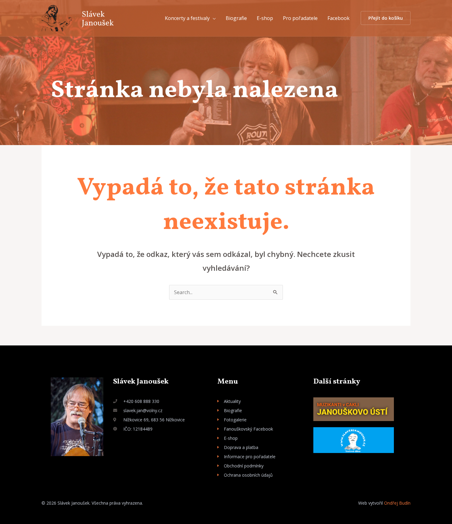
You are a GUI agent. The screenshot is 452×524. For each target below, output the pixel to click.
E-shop (265, 18)
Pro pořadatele (300, 18)
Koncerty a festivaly (187, 18)
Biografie (236, 18)
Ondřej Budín (397, 503)
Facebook (338, 18)
